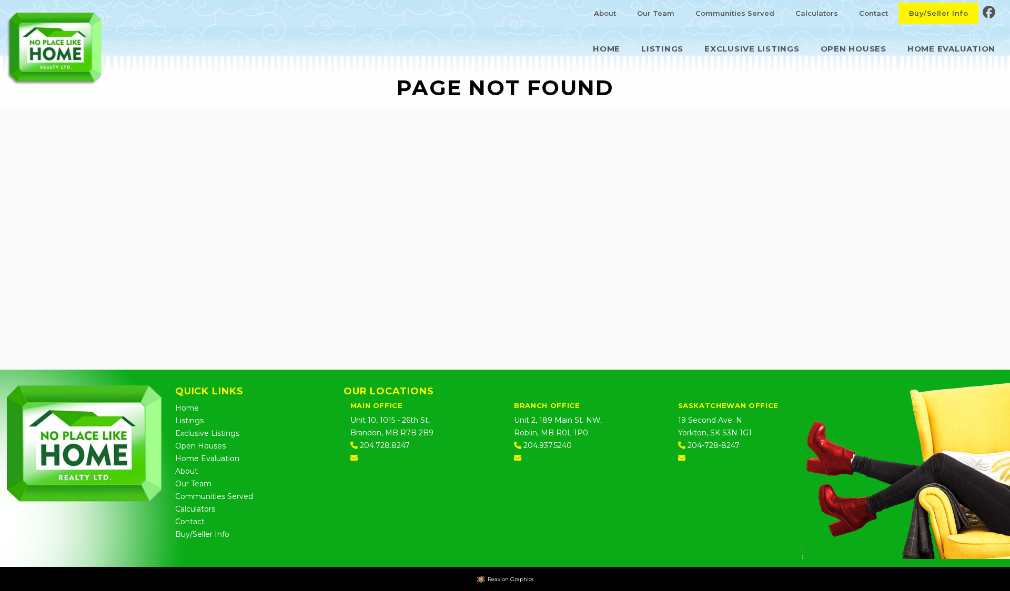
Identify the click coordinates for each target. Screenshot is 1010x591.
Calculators (816, 13)
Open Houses (853, 49)
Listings (662, 49)
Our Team (655, 13)
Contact (873, 13)
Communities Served (734, 13)
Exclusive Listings (752, 49)
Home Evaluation (951, 49)
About (605, 13)
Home (606, 49)
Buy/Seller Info (938, 13)
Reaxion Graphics (510, 579)
